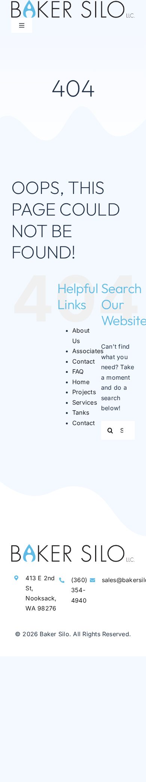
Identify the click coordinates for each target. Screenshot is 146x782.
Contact (83, 361)
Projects (84, 392)
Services (84, 402)
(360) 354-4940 (79, 590)
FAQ (78, 371)
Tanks (80, 412)
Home (80, 382)
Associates (87, 351)
